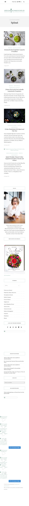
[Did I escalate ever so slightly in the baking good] (3, 427)
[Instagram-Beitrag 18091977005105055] (3, 434)
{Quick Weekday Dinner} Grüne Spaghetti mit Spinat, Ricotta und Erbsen (14, 158)
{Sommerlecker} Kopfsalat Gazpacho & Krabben (14, 50)
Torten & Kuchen (7, 308)
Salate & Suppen (17, 47)
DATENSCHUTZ (6, 485)
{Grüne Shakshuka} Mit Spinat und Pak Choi (14, 130)
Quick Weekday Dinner (9, 304)
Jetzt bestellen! (7, 275)
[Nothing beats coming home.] (3, 419)
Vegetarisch (17, 85)
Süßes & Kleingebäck (8, 311)
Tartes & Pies (7, 306)
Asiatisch (6, 313)
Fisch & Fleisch (7, 299)
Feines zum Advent (8, 290)
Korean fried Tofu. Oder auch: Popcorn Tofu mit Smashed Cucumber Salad (14, 372)
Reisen (5, 318)
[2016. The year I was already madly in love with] (3, 441)
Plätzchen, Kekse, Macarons (10, 292)
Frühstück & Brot (12, 125)
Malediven (6, 315)
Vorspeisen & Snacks (14, 87)
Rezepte (10, 47)
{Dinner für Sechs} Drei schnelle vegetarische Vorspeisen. (14, 90)
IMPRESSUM (17, 484)
